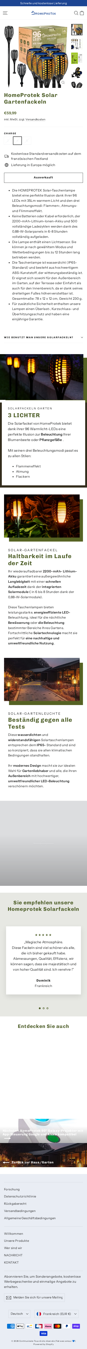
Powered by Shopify (43, 1344)
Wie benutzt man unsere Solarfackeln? (38, 337)
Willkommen (13, 1234)
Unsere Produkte (16, 1241)
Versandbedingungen (20, 1211)
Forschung (12, 1189)
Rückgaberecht (15, 1203)
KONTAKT (11, 1262)
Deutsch (17, 1314)
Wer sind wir (13, 1248)
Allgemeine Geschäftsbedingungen (30, 1218)
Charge (10, 133)
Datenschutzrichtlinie (20, 1196)
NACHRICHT (13, 1255)
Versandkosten (35, 119)
